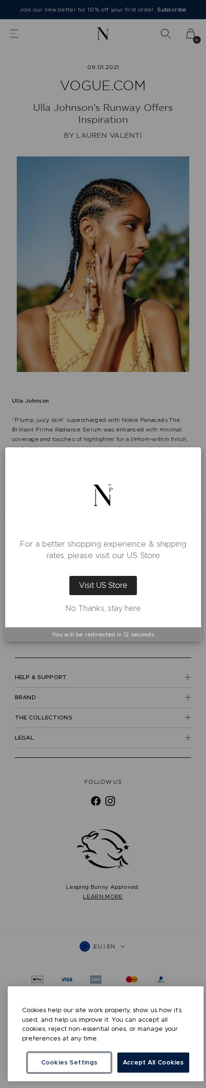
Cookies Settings (69, 1062)
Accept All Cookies (153, 1062)
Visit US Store (103, 585)
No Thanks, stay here (103, 608)
